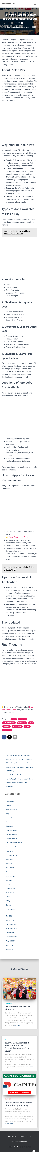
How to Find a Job (12, 855)
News (8, 884)
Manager (6, 726)
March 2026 (10, 920)
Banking (8, 805)
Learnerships (10, 876)
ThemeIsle (27, 1147)
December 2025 (11, 924)
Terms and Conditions (19, 1142)
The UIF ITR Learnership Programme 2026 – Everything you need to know (17, 1046)
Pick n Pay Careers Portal (18, 537)
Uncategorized (11, 909)
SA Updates (7, 730)
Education (9, 826)
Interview (9, 863)
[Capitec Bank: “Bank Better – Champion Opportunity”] (19, 1084)
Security (8, 905)
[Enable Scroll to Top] (34, 1147)
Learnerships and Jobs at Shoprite (18, 755)
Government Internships (14, 843)
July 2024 (9, 949)
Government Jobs (12, 847)
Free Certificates (11, 830)
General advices (11, 834)
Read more (18, 1025)
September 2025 (11, 937)
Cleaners (22, 719)
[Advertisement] (19, 123)
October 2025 (10, 933)
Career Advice (11, 818)
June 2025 (9, 945)
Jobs (31, 722)
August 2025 (10, 941)
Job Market (10, 867)
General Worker (9, 722)
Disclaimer (12, 1136)
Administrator (10, 801)
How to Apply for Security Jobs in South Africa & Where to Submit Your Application (19, 782)
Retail (27, 726)
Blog (13, 719)
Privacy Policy (25, 1136)
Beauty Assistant (11, 809)
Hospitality (21, 722)
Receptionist (10, 892)
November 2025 (11, 928)
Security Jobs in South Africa (15, 775)
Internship (9, 859)
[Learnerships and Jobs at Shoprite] (19, 988)
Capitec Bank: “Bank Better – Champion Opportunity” (19, 1104)
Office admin (17, 726)
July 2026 (9, 916)
